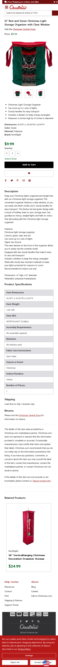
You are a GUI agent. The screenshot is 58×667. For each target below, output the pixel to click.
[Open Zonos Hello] (45, 662)
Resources (9, 587)
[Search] (55, 13)
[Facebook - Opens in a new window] (20, 621)
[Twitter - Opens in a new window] (26, 621)
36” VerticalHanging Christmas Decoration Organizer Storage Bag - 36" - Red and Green (27, 558)
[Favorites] (29, 173)
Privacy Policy (24, 649)
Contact (8, 591)
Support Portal (11, 605)
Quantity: (9, 148)
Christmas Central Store (24, 29)
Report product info (42, 481)
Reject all (15, 662)
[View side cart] (57, 2)
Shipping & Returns (13, 600)
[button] (6, 180)
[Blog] (38, 621)
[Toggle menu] (6, 7)
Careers (34, 591)
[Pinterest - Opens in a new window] (32, 621)
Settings (29, 655)
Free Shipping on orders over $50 (23, 2)
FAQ (7, 596)
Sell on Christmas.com (41, 596)
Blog (33, 587)
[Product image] (29, 526)
